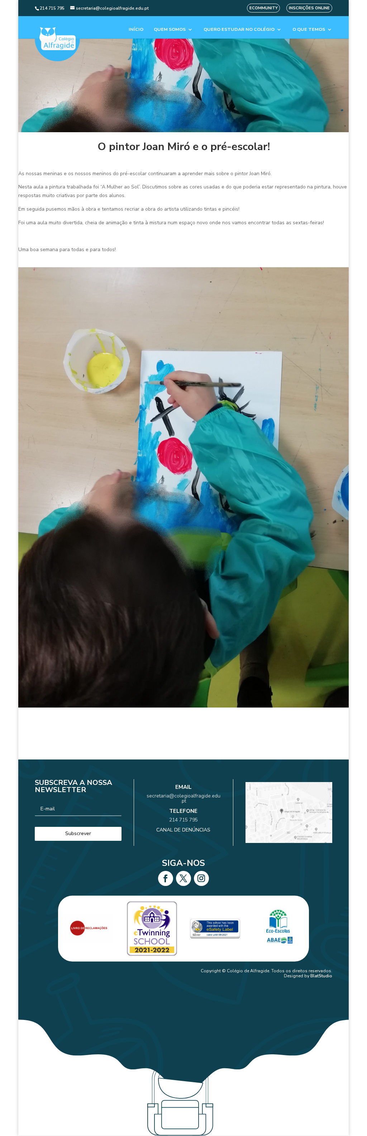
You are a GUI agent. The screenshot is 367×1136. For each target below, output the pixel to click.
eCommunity (263, 8)
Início (136, 29)
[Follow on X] (183, 878)
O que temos (308, 29)
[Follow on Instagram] (201, 878)
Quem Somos (170, 29)
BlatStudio (321, 976)
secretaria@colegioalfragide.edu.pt (183, 798)
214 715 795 (183, 819)
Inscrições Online (309, 8)
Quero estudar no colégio (239, 29)
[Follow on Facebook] (165, 878)
